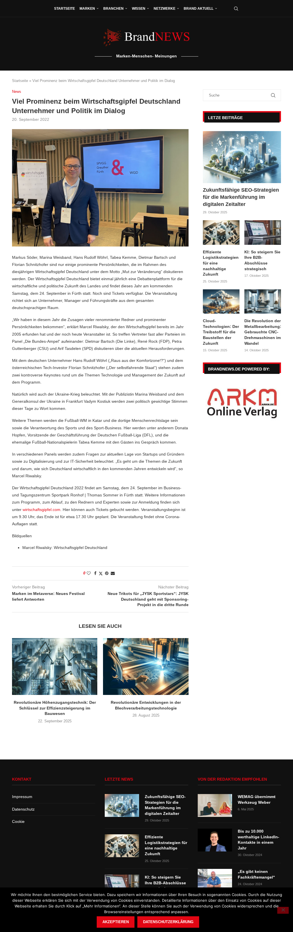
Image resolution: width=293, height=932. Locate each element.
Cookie (18, 821)
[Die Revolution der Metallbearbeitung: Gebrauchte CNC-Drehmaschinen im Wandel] (262, 301)
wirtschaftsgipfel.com (41, 509)
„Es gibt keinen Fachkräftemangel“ (256, 874)
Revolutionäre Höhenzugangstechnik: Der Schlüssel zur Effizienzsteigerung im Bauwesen (55, 708)
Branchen (113, 9)
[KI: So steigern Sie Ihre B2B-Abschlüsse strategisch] (262, 232)
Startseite (64, 9)
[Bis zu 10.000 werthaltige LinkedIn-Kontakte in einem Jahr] (215, 840)
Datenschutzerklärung (168, 922)
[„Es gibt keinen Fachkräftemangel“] (215, 880)
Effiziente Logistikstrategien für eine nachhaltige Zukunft (221, 263)
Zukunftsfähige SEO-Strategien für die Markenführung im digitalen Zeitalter (241, 197)
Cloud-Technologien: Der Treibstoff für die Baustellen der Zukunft (221, 331)
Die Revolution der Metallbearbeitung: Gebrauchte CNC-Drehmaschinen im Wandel (262, 331)
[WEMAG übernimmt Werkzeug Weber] (215, 805)
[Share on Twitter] (101, 573)
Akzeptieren (115, 922)
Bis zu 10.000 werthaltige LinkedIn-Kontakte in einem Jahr (258, 839)
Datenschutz (23, 809)
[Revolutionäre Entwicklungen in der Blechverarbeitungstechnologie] (145, 666)
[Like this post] (89, 573)
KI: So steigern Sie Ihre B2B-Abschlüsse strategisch (262, 260)
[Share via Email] (113, 573)
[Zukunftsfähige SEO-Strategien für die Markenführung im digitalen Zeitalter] (242, 157)
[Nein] (283, 910)
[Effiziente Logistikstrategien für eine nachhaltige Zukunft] (221, 232)
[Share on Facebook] (95, 573)
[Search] (236, 8)
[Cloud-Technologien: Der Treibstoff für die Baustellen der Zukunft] (221, 301)
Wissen (138, 9)
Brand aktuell (198, 9)
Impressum (22, 796)
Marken (87, 9)
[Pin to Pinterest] (106, 573)
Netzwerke (164, 9)
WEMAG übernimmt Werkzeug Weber (257, 799)
